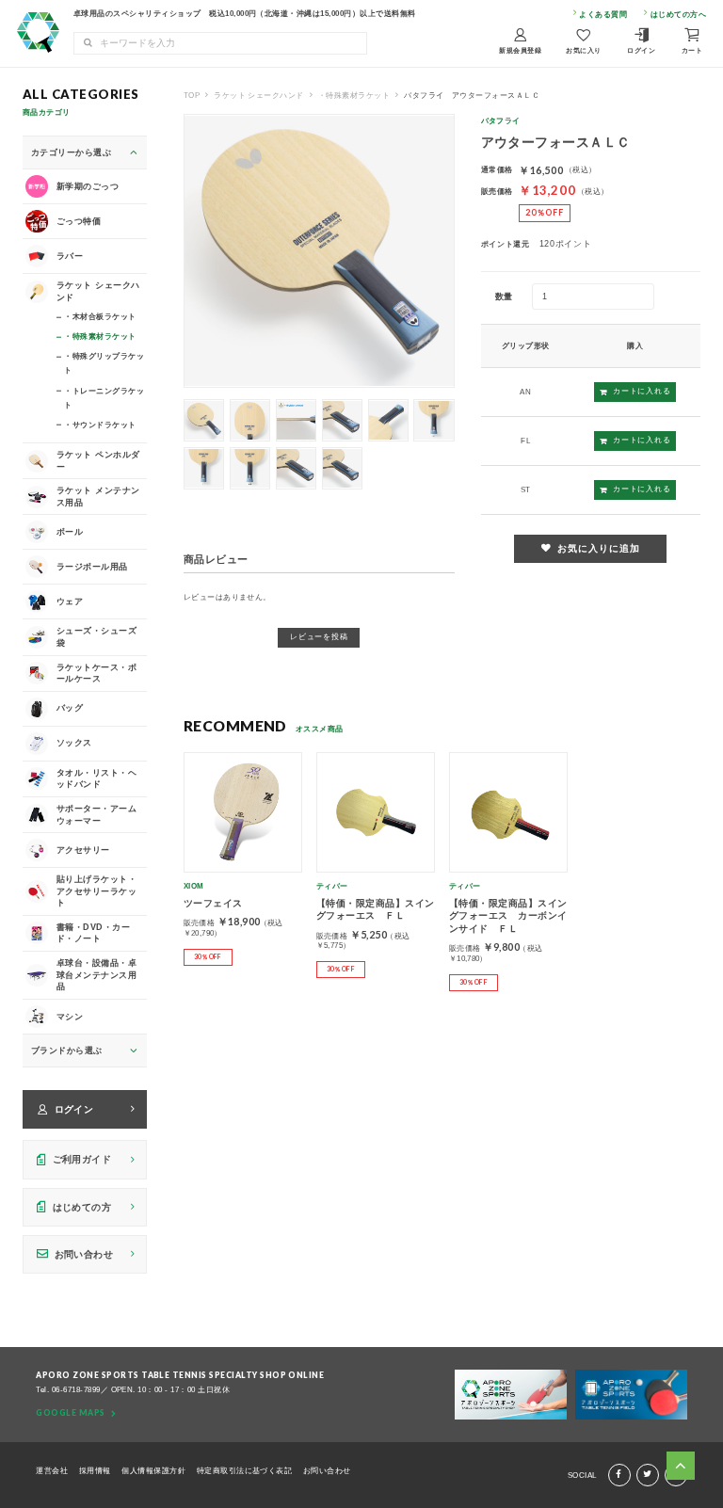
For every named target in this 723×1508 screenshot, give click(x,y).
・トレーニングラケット (104, 397)
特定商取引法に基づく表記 (245, 1470)
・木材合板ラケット (100, 316)
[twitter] (647, 1475)
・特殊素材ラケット (354, 95)
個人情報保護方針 (153, 1470)
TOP (192, 95)
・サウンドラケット (100, 424)
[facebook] (619, 1475)
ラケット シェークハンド (259, 95)
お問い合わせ (327, 1470)
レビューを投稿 (318, 637)
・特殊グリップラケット (104, 363)
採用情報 (95, 1470)
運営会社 (52, 1470)
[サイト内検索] (87, 43)
